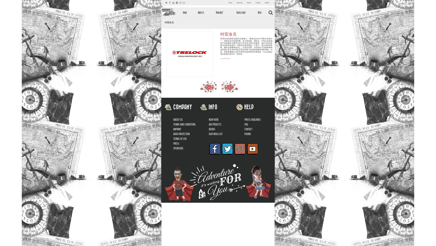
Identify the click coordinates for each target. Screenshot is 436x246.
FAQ (246, 124)
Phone (247, 134)
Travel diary (241, 12)
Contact (258, 3)
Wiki (260, 12)
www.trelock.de (225, 58)
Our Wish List (216, 134)
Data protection (181, 134)
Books (249, 3)
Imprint (267, 3)
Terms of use (180, 138)
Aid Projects (215, 124)
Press (230, 3)
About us (201, 12)
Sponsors (240, 3)
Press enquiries (252, 119)
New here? (219, 12)
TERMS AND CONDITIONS (184, 124)
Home (185, 12)
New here (214, 119)
